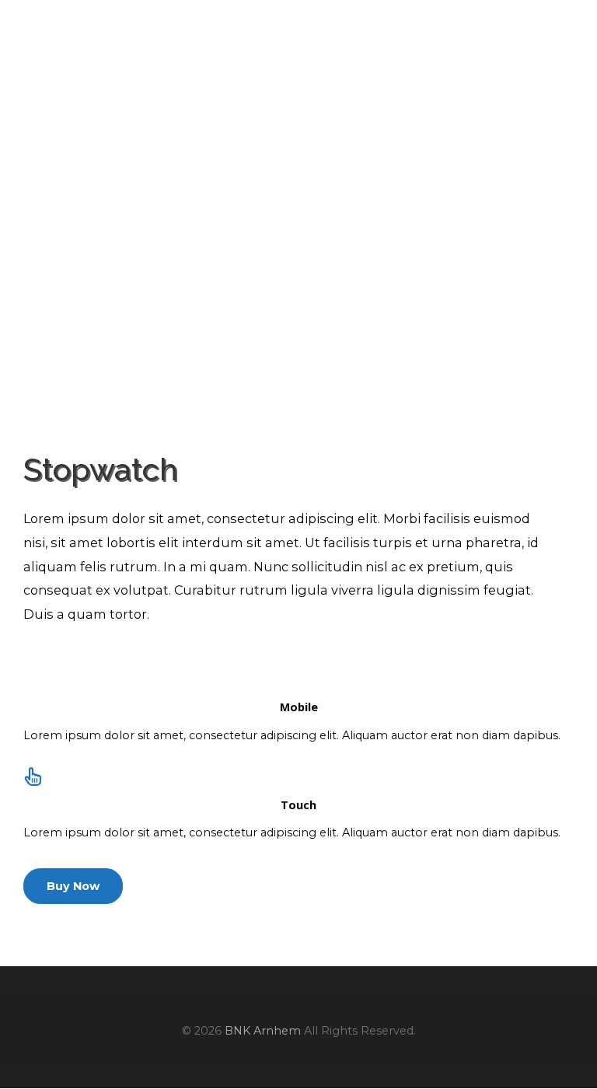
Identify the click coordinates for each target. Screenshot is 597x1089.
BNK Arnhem (110, 34)
